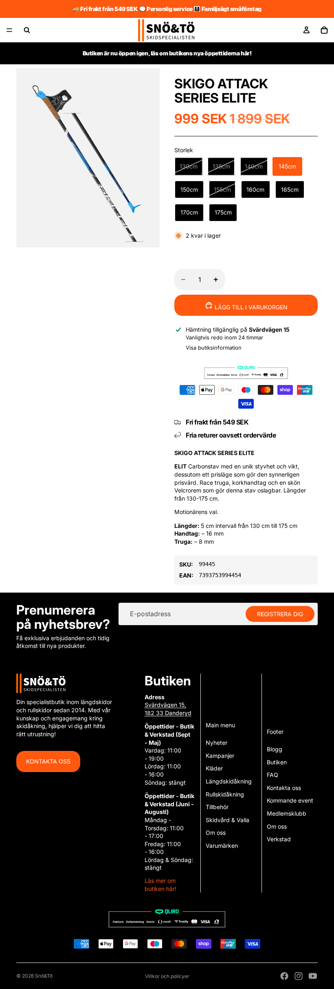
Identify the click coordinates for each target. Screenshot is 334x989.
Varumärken (222, 845)
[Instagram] (298, 976)
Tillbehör (217, 806)
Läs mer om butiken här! (160, 884)
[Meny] (9, 30)
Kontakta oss (48, 761)
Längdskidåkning (229, 781)
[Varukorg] (324, 30)
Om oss (216, 832)
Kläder (214, 768)
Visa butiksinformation (214, 347)
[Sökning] (27, 30)
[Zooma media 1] (88, 157)
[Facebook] (284, 976)
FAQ (272, 774)
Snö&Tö (44, 976)
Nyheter (216, 742)
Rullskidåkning (225, 794)
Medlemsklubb (286, 813)
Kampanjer (220, 755)
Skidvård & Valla (227, 819)
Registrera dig (280, 613)
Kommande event (290, 800)
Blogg (274, 749)
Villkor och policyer (167, 976)
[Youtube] (313, 976)
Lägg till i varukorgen (250, 307)
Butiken (277, 762)
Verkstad (279, 839)
